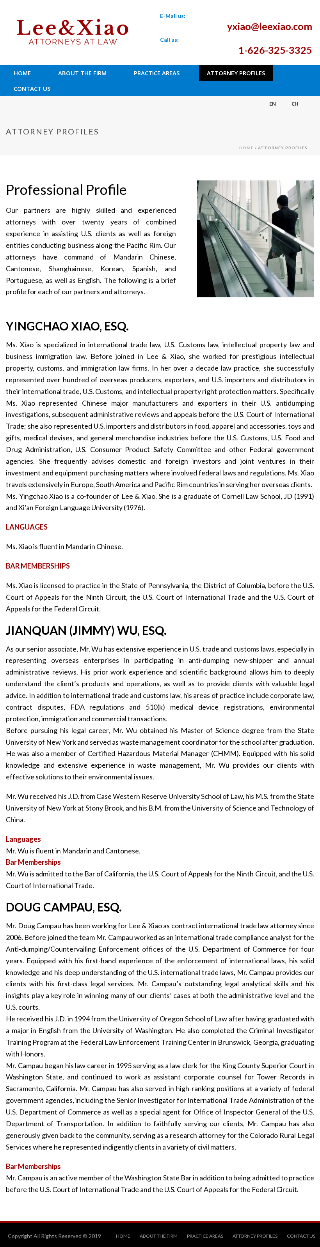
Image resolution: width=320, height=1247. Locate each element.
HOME (22, 73)
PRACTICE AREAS (157, 73)
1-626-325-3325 (275, 50)
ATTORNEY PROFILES (236, 73)
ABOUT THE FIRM (82, 73)
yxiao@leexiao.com (269, 26)
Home (246, 147)
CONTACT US (32, 88)
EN (272, 103)
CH (295, 103)
